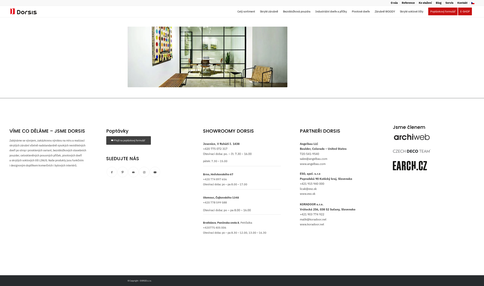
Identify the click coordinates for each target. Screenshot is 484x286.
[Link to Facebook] (112, 172)
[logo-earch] (410, 165)
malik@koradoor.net (313, 219)
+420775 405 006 (214, 227)
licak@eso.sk (308, 189)
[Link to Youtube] (155, 172)
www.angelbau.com (313, 164)
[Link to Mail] (133, 172)
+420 (206, 149)
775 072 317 (218, 149)
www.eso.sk (307, 194)
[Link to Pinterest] (122, 172)
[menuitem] (394, 3)
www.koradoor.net (312, 224)
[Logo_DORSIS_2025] (23, 11)
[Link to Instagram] (144, 172)
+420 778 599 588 (215, 202)
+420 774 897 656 (215, 179)
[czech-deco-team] (412, 151)
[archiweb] (412, 137)
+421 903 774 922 (312, 214)
